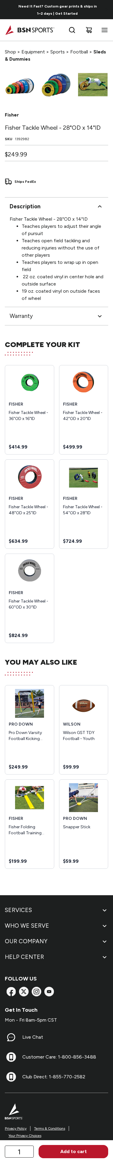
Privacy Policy (16, 1128)
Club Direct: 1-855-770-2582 (53, 1077)
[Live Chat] (11, 1037)
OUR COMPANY (26, 941)
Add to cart (73, 1151)
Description (25, 206)
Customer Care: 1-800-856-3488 (59, 1057)
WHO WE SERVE (27, 925)
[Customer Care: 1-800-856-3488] (11, 1057)
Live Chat (32, 1037)
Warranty (21, 316)
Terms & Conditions (49, 1128)
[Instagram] (36, 991)
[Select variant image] (19, 84)
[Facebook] (11, 991)
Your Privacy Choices (24, 1136)
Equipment (33, 52)
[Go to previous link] (8, 9)
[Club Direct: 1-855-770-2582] (11, 1077)
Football (79, 52)
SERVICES (18, 910)
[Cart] (89, 30)
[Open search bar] (72, 30)
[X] (23, 991)
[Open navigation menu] (103, 30)
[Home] (30, 30)
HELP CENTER (24, 956)
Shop (10, 52)
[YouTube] (49, 991)
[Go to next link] (106, 9)
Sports (57, 52)
